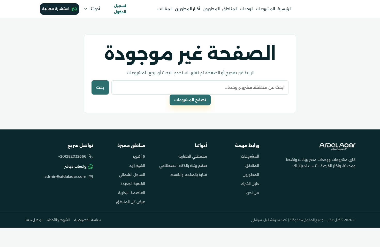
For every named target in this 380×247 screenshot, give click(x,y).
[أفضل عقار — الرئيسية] (337, 146)
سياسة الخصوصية (87, 220)
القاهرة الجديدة (132, 183)
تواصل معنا (33, 220)
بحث (100, 87)
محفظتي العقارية (192, 156)
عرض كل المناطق (130, 201)
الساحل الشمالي (132, 174)
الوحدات (246, 9)
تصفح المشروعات (190, 100)
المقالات (164, 9)
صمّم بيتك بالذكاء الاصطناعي (183, 165)
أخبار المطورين (187, 9)
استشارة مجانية (55, 8)
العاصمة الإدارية (131, 192)
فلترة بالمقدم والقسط (188, 174)
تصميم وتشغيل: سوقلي (269, 220)
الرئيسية (284, 9)
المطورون (211, 9)
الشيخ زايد (137, 165)
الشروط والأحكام (58, 220)
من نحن (252, 192)
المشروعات (265, 9)
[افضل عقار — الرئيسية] (322, 8)
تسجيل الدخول (120, 8)
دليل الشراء (250, 183)
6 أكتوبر (139, 156)
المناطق (229, 9)
